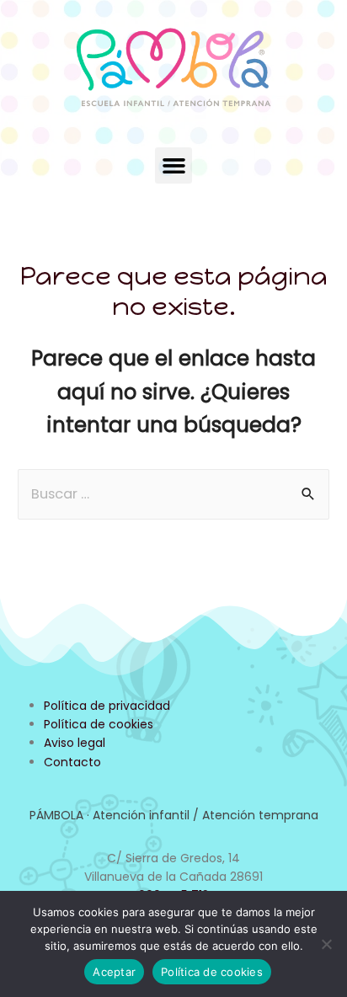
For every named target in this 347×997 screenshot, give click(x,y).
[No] (326, 944)
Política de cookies (98, 724)
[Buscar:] (173, 494)
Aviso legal (74, 742)
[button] (173, 165)
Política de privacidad (107, 705)
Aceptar (114, 971)
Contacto (72, 762)
